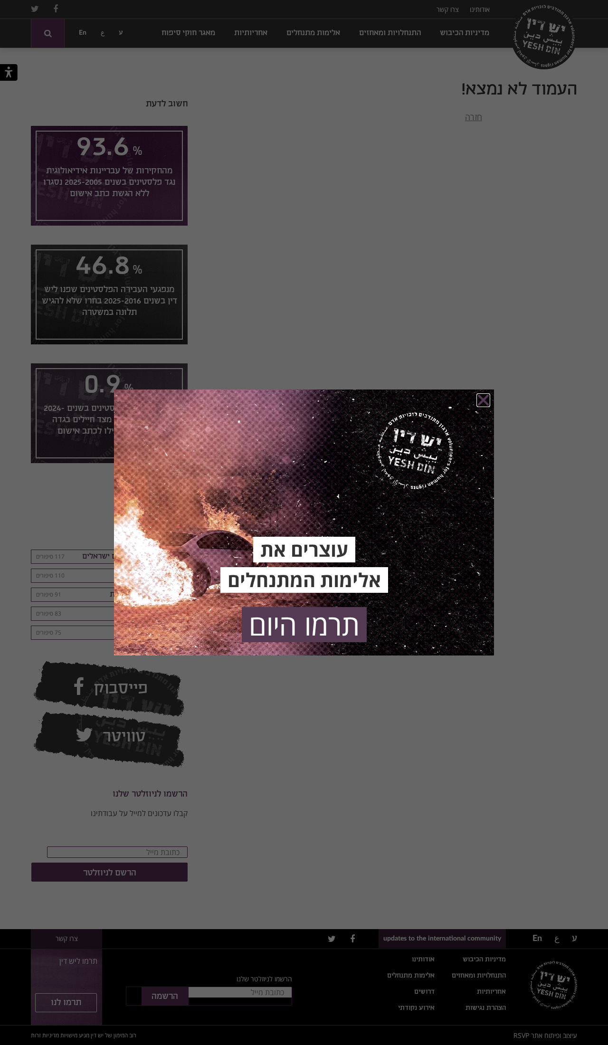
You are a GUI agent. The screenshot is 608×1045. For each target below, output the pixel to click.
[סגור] (483, 400)
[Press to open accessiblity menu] (9, 74)
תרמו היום (304, 624)
